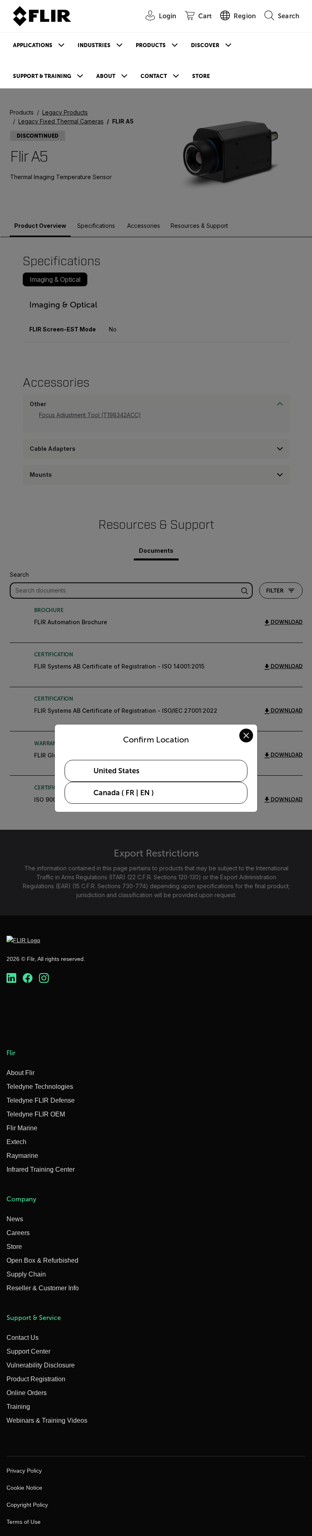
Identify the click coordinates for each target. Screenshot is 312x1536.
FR (130, 793)
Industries (94, 45)
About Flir (20, 1072)
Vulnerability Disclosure (40, 1365)
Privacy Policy (24, 1470)
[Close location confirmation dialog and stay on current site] (246, 735)
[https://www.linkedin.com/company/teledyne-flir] (11, 978)
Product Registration (35, 1379)
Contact (154, 76)
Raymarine (22, 1155)
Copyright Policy (27, 1504)
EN (145, 793)
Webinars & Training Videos (46, 1420)
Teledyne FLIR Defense (40, 1100)
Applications (32, 45)
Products (151, 45)
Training (18, 1406)
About (105, 76)
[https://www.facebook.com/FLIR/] (27, 978)
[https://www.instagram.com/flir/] (44, 978)
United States (116, 771)
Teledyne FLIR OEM (35, 1114)
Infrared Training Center (40, 1169)
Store (201, 76)
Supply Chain (26, 1274)
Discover (205, 45)
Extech (16, 1141)
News (14, 1219)
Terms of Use (23, 1522)
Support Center (28, 1351)
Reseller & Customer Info (42, 1288)
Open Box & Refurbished (42, 1260)
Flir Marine (21, 1128)
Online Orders (26, 1392)
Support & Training (42, 76)
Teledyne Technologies (39, 1086)
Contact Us (22, 1337)
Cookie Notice (24, 1487)
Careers (18, 1232)
